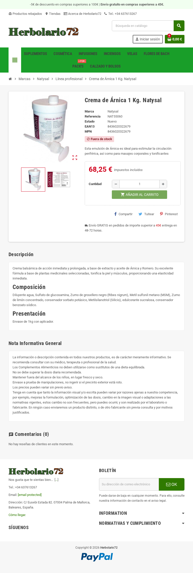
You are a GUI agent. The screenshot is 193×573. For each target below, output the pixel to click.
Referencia (93, 116)
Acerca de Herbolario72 (84, 14)
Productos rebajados (25, 14)
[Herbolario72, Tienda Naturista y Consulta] (44, 31)
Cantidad (95, 184)
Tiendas (53, 14)
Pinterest (171, 214)
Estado (89, 121)
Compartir (125, 214)
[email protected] (29, 495)
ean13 (89, 126)
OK (173, 484)
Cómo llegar (17, 515)
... (56, 480)
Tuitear (149, 214)
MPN (88, 131)
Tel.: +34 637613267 (122, 14)
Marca (89, 111)
